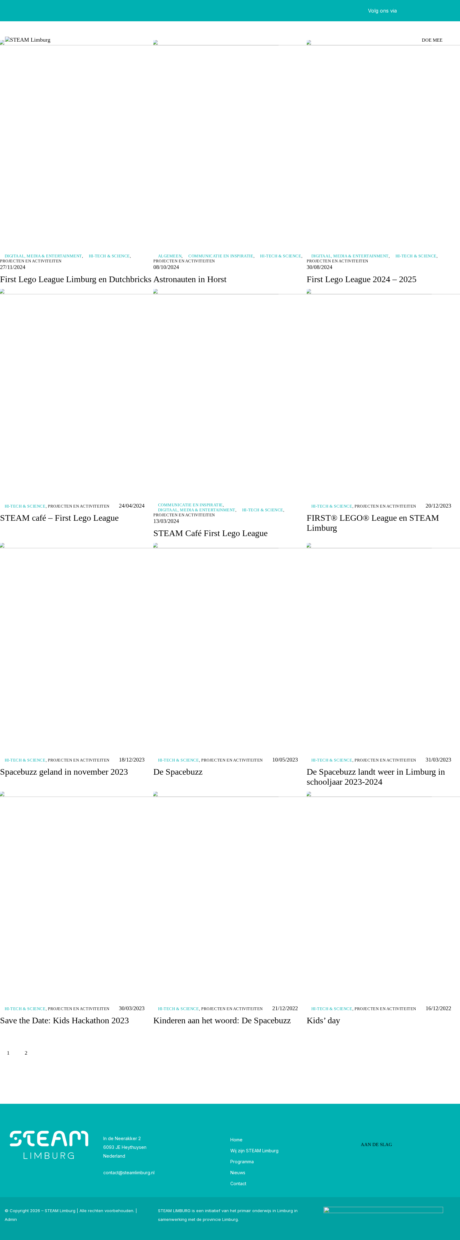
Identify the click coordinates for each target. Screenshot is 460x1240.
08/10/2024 (166, 267)
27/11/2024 (12, 267)
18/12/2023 (132, 760)
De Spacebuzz (177, 772)
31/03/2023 (438, 760)
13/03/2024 (166, 521)
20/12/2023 (438, 506)
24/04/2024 (132, 506)
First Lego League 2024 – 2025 (362, 279)
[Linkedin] (430, 10)
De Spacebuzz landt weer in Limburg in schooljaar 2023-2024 (376, 777)
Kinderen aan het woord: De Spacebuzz (222, 1020)
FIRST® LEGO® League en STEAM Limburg (373, 523)
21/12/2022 (285, 1008)
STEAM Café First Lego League (210, 533)
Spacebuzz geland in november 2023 (64, 772)
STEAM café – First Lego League (59, 518)
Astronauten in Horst (190, 279)
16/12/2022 (438, 1008)
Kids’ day (323, 1020)
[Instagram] (447, 10)
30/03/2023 (132, 1008)
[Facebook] (413, 10)
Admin (11, 1219)
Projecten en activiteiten (31, 261)
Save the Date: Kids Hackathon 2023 (64, 1020)
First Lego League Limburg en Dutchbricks (75, 279)
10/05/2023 (285, 760)
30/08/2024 (319, 267)
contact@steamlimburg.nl (129, 1172)
